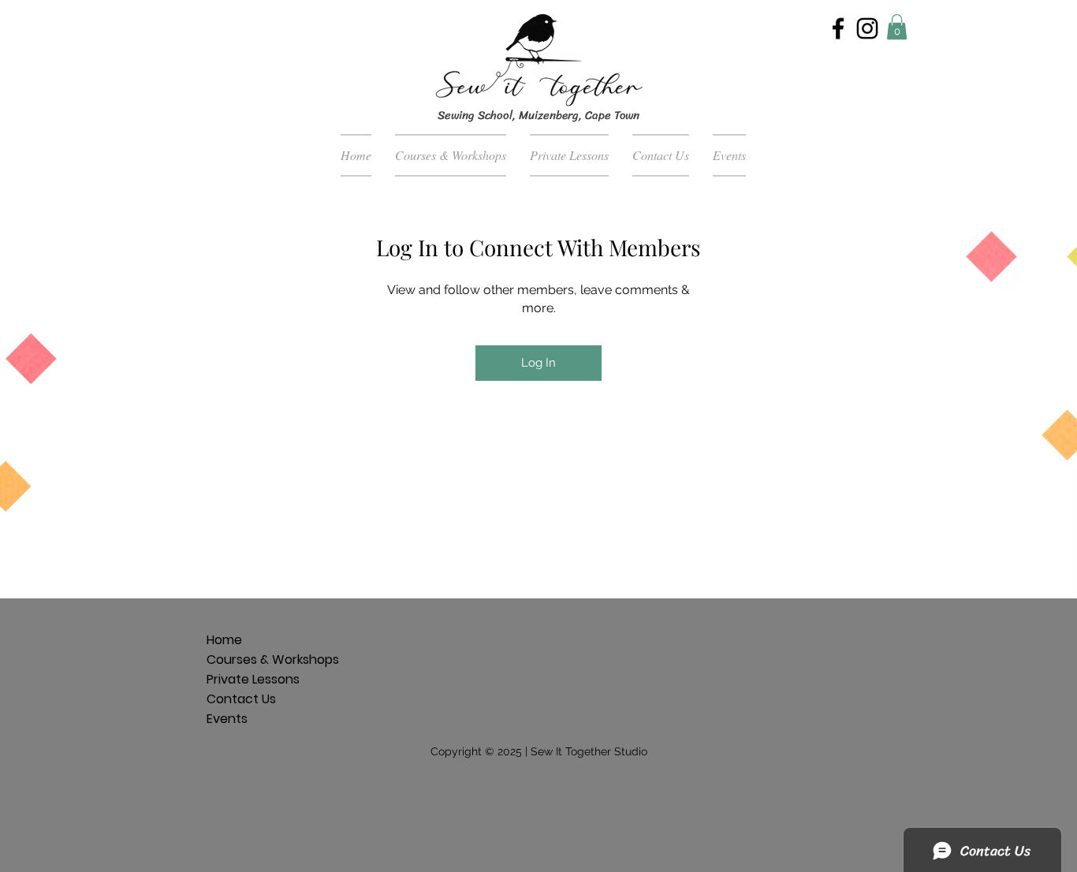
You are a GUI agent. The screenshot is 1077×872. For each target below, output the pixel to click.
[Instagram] (867, 28)
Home (224, 640)
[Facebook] (838, 28)
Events (227, 719)
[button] (896, 26)
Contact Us (231, 699)
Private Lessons (231, 679)
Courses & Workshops (231, 659)
